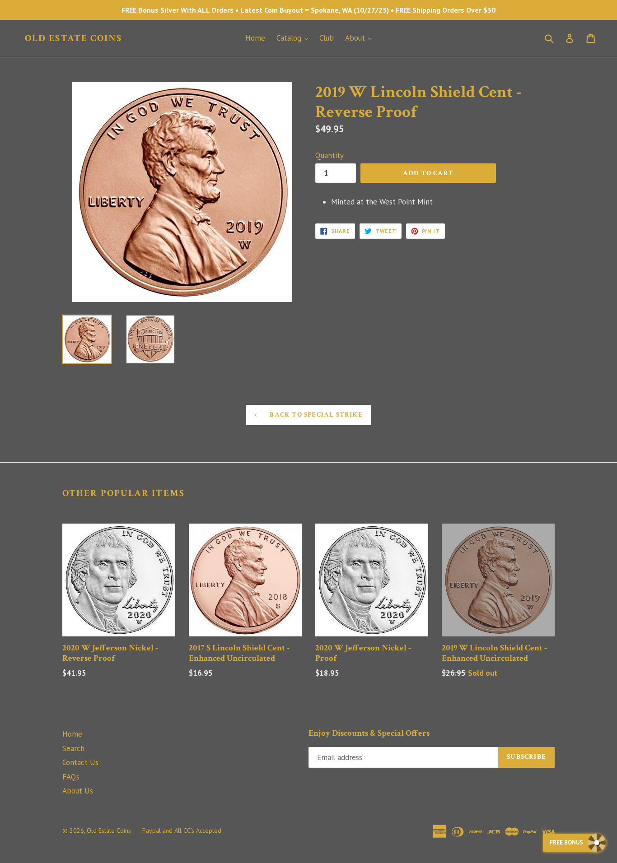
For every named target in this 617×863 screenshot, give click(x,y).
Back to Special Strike (315, 414)
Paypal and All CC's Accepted (181, 830)
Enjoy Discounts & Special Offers (369, 733)
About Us (77, 791)
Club (326, 38)
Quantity (329, 155)
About (360, 37)
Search (73, 748)
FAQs (70, 777)
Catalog (294, 37)
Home (255, 38)
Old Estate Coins (73, 38)
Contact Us (80, 762)
